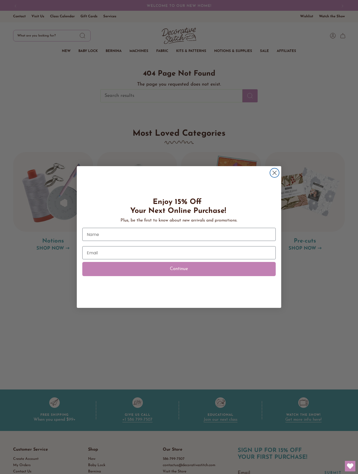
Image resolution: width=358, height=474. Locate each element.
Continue (179, 269)
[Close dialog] (274, 172)
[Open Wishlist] (350, 466)
